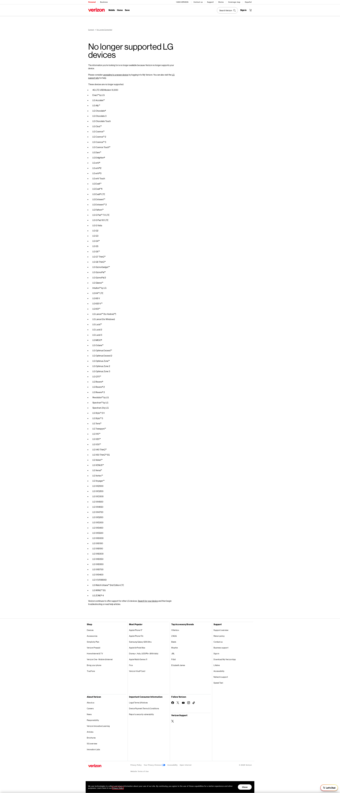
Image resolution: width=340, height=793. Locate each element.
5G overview (92, 743)
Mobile (112, 10)
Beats (173, 642)
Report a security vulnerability (141, 714)
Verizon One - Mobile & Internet (100, 659)
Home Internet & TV (95, 653)
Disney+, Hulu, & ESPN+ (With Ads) (143, 653)
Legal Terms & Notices (138, 702)
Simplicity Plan (93, 642)
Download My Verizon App (225, 659)
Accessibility (219, 671)
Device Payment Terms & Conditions (144, 708)
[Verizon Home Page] (96, 10)
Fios (131, 665)
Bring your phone (94, 665)
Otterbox (175, 630)
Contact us (198, 2)
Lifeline (217, 665)
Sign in (216, 653)
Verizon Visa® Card (137, 671)
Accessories (92, 636)
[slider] (329, 787)
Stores (221, 2)
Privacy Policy (136, 765)
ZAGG (174, 636)
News (89, 714)
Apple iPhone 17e (136, 636)
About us (90, 702)
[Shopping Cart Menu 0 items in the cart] (250, 10)
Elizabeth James (178, 665)
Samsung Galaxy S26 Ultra (140, 642)
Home (120, 10)
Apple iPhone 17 (135, 630)
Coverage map (234, 2)
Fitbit (173, 659)
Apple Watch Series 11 (138, 659)
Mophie (174, 648)
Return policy (219, 636)
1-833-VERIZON (182, 2)
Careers (90, 708)
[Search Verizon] (227, 10)
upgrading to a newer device (115, 74)
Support (210, 2)
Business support (221, 648)
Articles (90, 732)
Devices (90, 630)
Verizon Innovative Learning (98, 726)
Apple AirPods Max (137, 648)
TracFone (91, 671)
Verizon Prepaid (93, 648)
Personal (91, 2)
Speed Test (218, 683)
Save (127, 10)
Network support (221, 677)
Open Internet (186, 765)
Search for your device (148, 601)
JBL (173, 653)
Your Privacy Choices (153, 765)
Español (248, 2)
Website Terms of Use (139, 771)
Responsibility (93, 720)
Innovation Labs (93, 749)
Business (104, 2)
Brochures (91, 738)
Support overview (221, 630)
